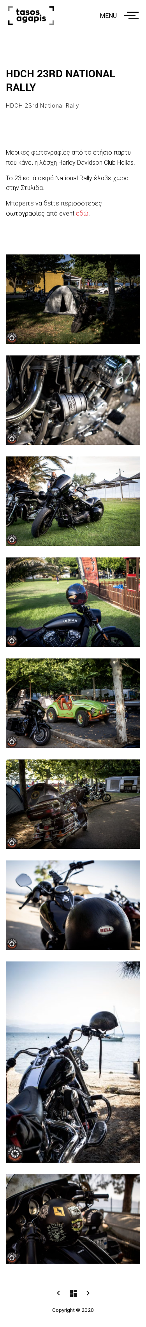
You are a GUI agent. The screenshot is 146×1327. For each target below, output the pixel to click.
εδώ (82, 213)
